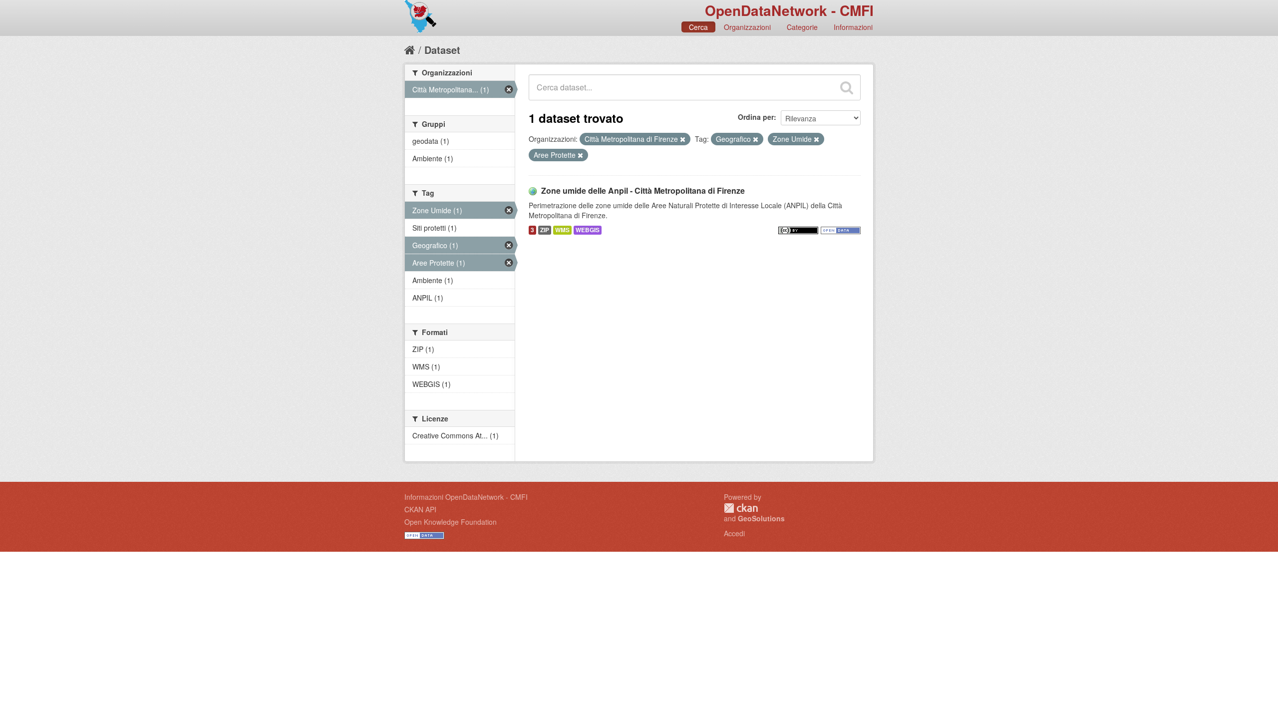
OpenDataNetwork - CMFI (789, 10)
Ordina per (756, 117)
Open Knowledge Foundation (450, 522)
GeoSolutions (761, 518)
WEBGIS (588, 230)
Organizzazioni (747, 27)
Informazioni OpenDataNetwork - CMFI (466, 497)
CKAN (741, 508)
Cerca (698, 27)
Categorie (802, 27)
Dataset (442, 49)
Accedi (734, 533)
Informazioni (853, 27)
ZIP (544, 230)
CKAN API (420, 509)
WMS (562, 230)
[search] (846, 87)
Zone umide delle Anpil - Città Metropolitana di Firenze (643, 190)
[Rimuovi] (682, 139)
